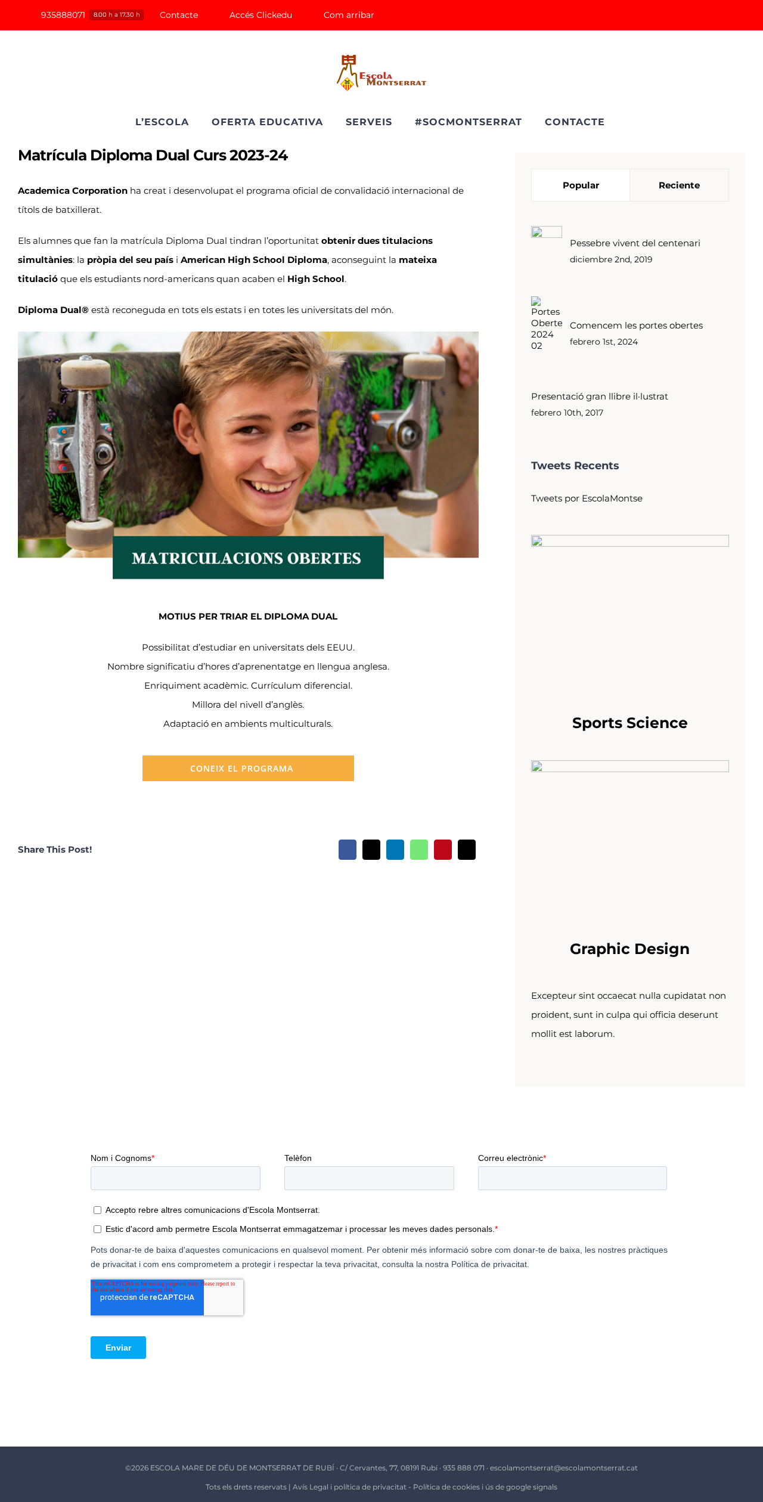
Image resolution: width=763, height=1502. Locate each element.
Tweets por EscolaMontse (587, 498)
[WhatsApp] (419, 850)
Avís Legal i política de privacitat (350, 1486)
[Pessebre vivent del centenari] (546, 235)
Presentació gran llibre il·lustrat (599, 396)
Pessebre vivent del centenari (635, 243)
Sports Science (630, 723)
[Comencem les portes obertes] (546, 305)
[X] (371, 850)
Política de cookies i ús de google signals (485, 1486)
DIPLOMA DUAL (300, 616)
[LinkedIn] (395, 850)
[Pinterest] (443, 850)
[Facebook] (347, 850)
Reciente (679, 185)
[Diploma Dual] (248, 336)
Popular (581, 185)
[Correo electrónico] (467, 850)
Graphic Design (630, 949)
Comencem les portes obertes (636, 325)
